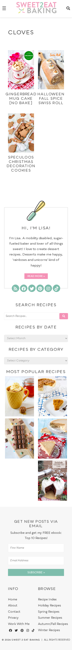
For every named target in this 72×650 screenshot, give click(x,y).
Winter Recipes (49, 630)
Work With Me (19, 624)
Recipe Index (47, 599)
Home (12, 599)
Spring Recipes (48, 611)
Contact (14, 611)
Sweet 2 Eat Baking (26, 640)
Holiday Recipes (49, 605)
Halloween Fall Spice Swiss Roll (50, 99)
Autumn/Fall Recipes (53, 624)
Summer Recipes (50, 617)
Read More (35, 276)
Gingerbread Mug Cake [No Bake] (21, 99)
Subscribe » (36, 572)
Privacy (13, 617)
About (12, 605)
